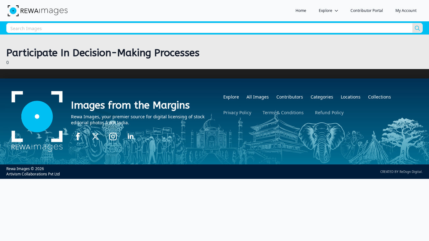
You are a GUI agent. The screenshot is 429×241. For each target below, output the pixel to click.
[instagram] (113, 136)
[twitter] (95, 136)
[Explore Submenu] (338, 11)
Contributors (289, 97)
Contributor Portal (366, 10)
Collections (379, 97)
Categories (322, 97)
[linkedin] (131, 136)
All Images (258, 97)
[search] (417, 28)
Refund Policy (329, 112)
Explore (325, 10)
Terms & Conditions (283, 112)
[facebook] (78, 136)
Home (301, 10)
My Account (405, 10)
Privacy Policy (237, 112)
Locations (351, 97)
